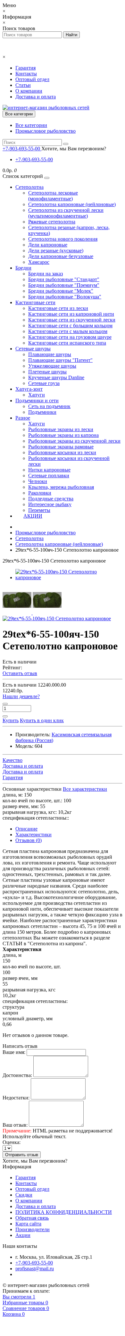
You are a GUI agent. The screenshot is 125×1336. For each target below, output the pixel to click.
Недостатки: (16, 1097)
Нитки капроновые (49, 469)
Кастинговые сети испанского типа (67, 343)
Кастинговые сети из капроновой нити (71, 314)
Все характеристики (85, 789)
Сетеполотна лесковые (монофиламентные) (53, 195)
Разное (22, 418)
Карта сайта (28, 1223)
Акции (22, 1235)
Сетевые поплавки (48, 475)
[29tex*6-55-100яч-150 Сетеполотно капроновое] (68, 577)
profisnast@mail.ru (34, 1268)
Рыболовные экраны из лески (60, 429)
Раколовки (39, 493)
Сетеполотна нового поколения (62, 239)
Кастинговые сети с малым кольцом (67, 331)
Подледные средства (50, 498)
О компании (28, 91)
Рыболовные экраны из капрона (63, 435)
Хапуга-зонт (29, 389)
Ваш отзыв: (15, 1125)
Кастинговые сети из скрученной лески (71, 319)
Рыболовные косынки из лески (62, 452)
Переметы (39, 510)
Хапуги (36, 394)
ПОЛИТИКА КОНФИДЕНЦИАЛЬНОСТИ (63, 1212)
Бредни (23, 268)
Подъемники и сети (37, 400)
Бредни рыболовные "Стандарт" (63, 279)
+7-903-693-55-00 (34, 159)
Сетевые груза (44, 383)
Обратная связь (32, 1218)
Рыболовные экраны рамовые (61, 446)
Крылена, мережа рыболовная (61, 487)
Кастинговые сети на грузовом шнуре (70, 337)
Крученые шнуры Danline (56, 377)
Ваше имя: (14, 1052)
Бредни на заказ (45, 273)
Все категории (31, 125)
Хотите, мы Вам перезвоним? (73, 148)
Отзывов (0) (28, 840)
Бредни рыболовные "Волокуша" (64, 296)
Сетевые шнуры (33, 348)
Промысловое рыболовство (45, 131)
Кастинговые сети (35, 302)
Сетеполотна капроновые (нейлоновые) (72, 204)
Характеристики (33, 834)
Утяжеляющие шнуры (52, 366)
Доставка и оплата (35, 96)
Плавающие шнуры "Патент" (60, 360)
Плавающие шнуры (49, 354)
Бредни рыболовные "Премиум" (63, 285)
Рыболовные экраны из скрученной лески (74, 441)
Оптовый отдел (32, 79)
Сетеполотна (29, 187)
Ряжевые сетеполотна (51, 221)
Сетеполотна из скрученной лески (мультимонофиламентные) (66, 213)
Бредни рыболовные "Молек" (60, 291)
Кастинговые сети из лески (58, 308)
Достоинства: (17, 1075)
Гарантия (25, 68)
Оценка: (12, 1142)
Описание (26, 828)
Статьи (23, 85)
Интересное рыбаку (49, 504)
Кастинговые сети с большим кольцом (70, 325)
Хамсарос (38, 262)
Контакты (26, 73)
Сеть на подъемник (49, 406)
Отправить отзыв (21, 1154)
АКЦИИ (32, 516)
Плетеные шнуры (47, 371)
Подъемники (42, 412)
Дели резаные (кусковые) (55, 250)
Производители (32, 1229)
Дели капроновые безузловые (60, 256)
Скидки (23, 1195)
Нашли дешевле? (21, 696)
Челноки (37, 481)
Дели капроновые (47, 244)
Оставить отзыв (20, 673)
